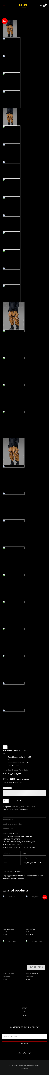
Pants (5, 770)
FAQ (24, 1012)
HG (26, 809)
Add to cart (21, 801)
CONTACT (24, 1015)
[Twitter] (29, 1053)
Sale (9, 770)
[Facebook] (24, 1053)
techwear (15, 809)
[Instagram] (19, 1053)
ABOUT (24, 1008)
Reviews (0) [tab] (8, 828)
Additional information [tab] (12, 824)
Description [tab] (8, 820)
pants (9, 809)
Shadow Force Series (20, 770)
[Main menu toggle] (4, 5)
